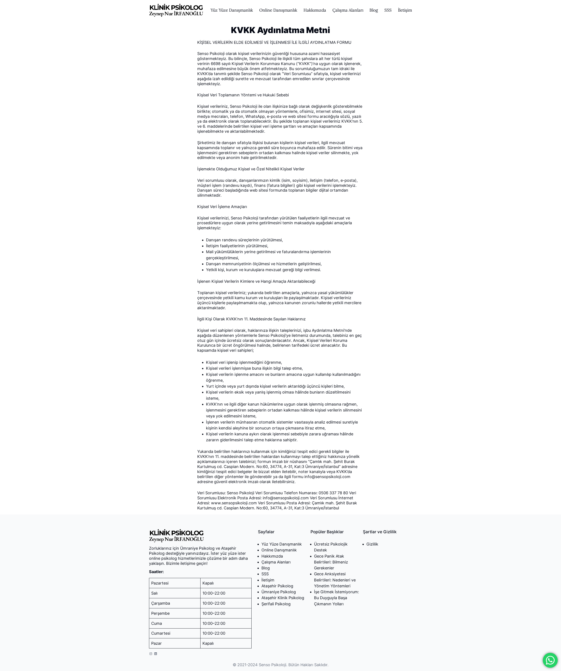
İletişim (267, 580)
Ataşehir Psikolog (277, 586)
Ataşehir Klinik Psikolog (282, 597)
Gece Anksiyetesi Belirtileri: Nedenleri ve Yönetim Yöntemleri (335, 580)
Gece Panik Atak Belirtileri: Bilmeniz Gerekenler (331, 562)
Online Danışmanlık (279, 550)
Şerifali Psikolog (276, 604)
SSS (265, 574)
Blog (265, 568)
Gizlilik (372, 544)
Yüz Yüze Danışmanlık (281, 544)
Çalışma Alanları (276, 562)
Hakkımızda (272, 556)
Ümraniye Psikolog (278, 592)
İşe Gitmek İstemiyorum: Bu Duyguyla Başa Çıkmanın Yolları (336, 598)
